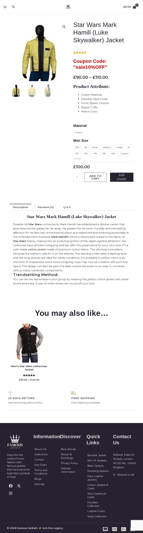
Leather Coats (96, 511)
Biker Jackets (95, 465)
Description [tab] (20, 207)
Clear (77, 158)
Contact (39, 459)
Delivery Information (68, 470)
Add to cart (95, 177)
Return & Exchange (67, 456)
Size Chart (40, 464)
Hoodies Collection (93, 504)
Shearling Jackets (98, 471)
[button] (13, 7)
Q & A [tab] (67, 207)
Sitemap (39, 484)
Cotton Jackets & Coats (97, 486)
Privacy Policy (69, 463)
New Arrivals (68, 449)
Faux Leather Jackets (95, 478)
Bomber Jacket (96, 455)
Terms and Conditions (40, 472)
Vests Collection (97, 516)
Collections (41, 454)
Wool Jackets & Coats (96, 495)
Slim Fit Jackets (96, 460)
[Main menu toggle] (5, 6)
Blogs (37, 478)
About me (40, 449)
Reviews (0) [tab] (46, 207)
